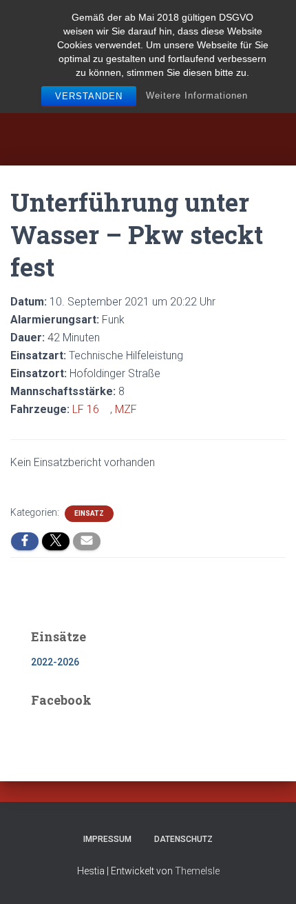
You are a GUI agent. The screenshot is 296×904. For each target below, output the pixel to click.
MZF (126, 409)
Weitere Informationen (197, 95)
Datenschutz (183, 839)
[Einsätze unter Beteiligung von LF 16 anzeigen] (106, 409)
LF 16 (85, 409)
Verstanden (89, 96)
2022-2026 (55, 661)
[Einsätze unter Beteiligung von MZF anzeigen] (144, 409)
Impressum (107, 839)
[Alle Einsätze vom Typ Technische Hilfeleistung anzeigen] (190, 355)
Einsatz (89, 513)
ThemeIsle (197, 870)
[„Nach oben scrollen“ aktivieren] (268, 876)
